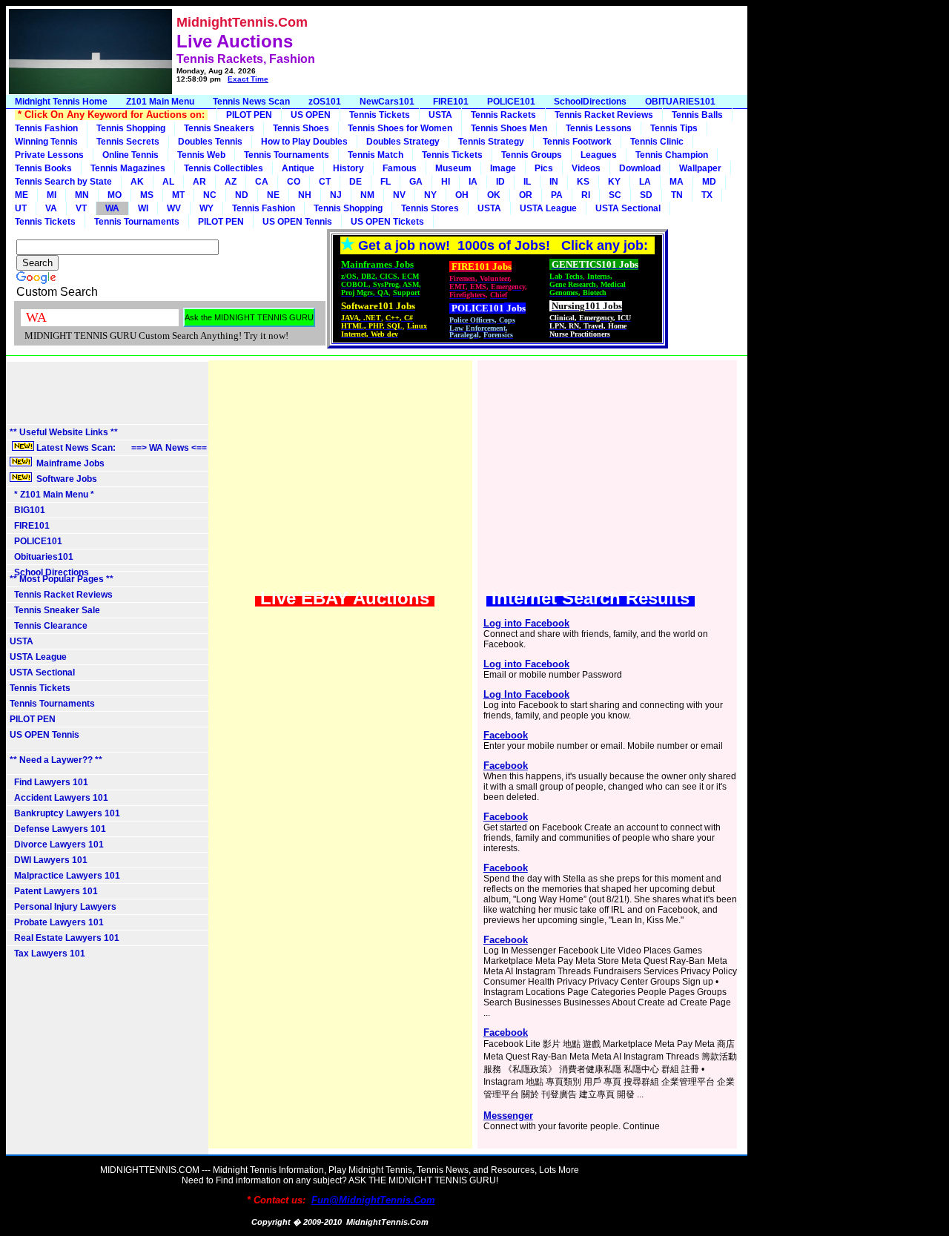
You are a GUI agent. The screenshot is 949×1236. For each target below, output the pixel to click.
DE (355, 181)
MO (115, 195)
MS (146, 195)
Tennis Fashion (46, 128)
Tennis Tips (674, 128)
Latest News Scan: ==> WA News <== (120, 448)
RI (585, 195)
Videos (586, 168)
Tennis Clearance (48, 626)
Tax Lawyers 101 (47, 953)
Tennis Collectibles (223, 168)
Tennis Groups (531, 155)
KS (583, 181)
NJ (336, 195)
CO (293, 181)
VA (51, 208)
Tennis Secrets (127, 141)
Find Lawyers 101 (49, 782)
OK (493, 195)
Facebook (505, 735)
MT (178, 195)
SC (615, 195)
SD (646, 195)
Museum (453, 168)
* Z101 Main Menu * (52, 494)
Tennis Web (201, 155)
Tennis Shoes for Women (400, 128)
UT (21, 208)
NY (430, 195)
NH (304, 195)
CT (325, 181)
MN (82, 195)
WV (174, 208)
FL (385, 181)
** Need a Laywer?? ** (56, 760)
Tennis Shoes (301, 128)
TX (706, 195)
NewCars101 (387, 101)
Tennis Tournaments (286, 155)
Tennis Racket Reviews (604, 115)
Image (503, 168)
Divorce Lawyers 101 (57, 844)
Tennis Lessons (599, 128)
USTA (440, 115)
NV (399, 195)
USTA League (548, 208)
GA (416, 181)
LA (645, 181)
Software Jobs (65, 479)
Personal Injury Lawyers (63, 907)
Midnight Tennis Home (61, 101)
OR (525, 195)
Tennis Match (375, 155)
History (348, 168)
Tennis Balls (697, 115)
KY (614, 181)
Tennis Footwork (577, 141)
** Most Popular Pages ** (61, 579)
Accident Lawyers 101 (59, 798)
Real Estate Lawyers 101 (64, 938)
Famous (400, 168)
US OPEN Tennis (297, 222)
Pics (544, 168)
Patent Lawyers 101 (54, 891)
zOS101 (324, 101)
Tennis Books (43, 168)
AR (199, 181)
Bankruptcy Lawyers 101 (65, 813)
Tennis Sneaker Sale (55, 610)
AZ (231, 181)
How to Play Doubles (304, 141)
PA (557, 195)
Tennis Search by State (63, 181)
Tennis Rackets (503, 115)
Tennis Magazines (127, 168)
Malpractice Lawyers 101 (65, 875)
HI (445, 181)
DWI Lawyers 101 (48, 860)
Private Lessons (49, 155)
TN (677, 195)
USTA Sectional (628, 208)
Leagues (599, 155)
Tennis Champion (671, 155)
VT (81, 208)
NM (367, 195)
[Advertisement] (505, 50)
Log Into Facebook (526, 694)
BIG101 (27, 510)
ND (241, 195)
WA (112, 208)
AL (168, 181)
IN (553, 181)
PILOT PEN (249, 115)
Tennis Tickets (379, 115)
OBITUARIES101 (680, 101)
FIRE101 (451, 101)
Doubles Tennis (210, 141)
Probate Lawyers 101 (57, 922)
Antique (298, 168)
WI (143, 208)
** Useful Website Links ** (64, 432)
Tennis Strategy (491, 141)
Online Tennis (130, 155)
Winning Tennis (46, 141)
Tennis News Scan (251, 101)
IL (527, 181)
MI (51, 195)
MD (709, 181)
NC (209, 195)
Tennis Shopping (130, 128)
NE (273, 195)
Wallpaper (700, 168)
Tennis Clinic (657, 141)
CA (261, 181)
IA (473, 181)
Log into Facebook (526, 623)
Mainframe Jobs (69, 463)
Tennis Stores (430, 208)
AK (137, 181)
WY (206, 208)
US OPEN (311, 115)
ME (21, 195)
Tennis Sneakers (219, 128)
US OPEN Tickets (387, 222)
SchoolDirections (590, 101)
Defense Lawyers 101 (58, 829)
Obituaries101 (41, 557)
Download (640, 168)
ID (500, 181)
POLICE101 (511, 101)
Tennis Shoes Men (509, 128)
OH (462, 195)
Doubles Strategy (403, 141)
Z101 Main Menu (160, 101)
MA (676, 181)
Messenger (508, 1115)
